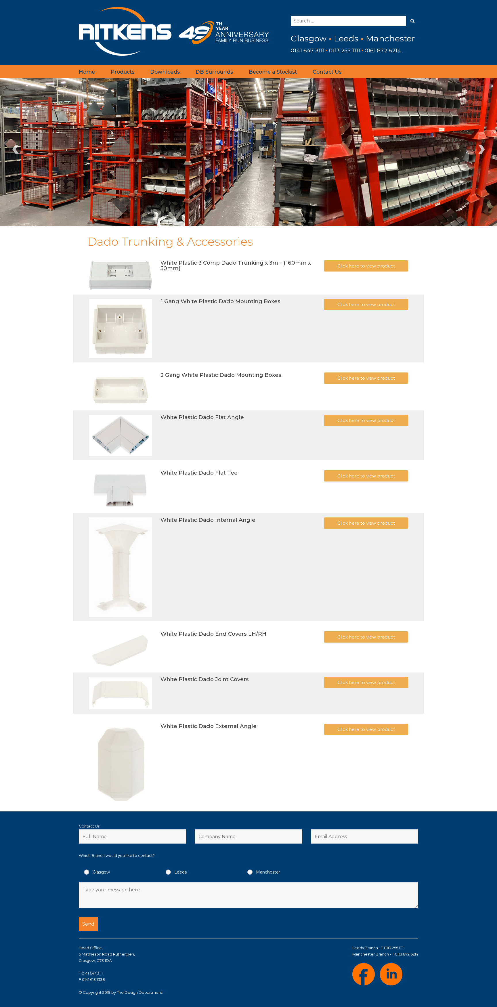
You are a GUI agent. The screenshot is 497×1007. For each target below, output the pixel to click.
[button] (366, 266)
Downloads (165, 72)
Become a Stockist (273, 72)
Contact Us (327, 72)
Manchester (268, 872)
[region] (248, 152)
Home (87, 72)
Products (122, 72)
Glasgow (101, 872)
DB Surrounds (214, 72)
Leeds (180, 872)
